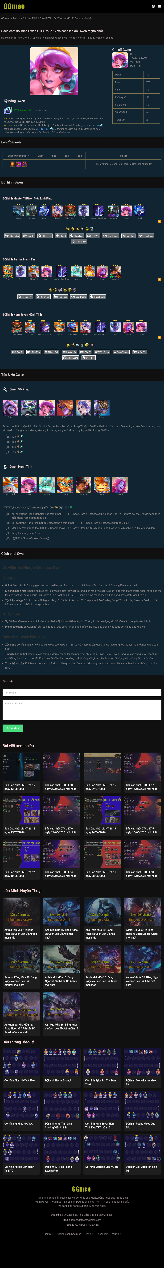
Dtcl (15, 18)
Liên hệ (89, 1234)
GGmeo (5, 18)
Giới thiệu (48, 1234)
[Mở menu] (159, 6)
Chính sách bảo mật (69, 1234)
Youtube (116, 1234)
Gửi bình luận (13, 728)
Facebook (102, 1234)
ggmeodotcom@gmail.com (85, 1219)
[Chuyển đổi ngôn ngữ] (153, 6)
